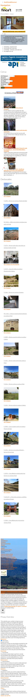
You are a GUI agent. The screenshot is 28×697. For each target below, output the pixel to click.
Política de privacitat (12, 591)
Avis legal (3, 591)
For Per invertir (15, 264)
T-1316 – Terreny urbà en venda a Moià (14, 384)
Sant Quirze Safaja (5, 543)
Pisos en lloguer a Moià (7, 566)
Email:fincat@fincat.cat (10, 2)
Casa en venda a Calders (7, 563)
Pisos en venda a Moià (6, 555)
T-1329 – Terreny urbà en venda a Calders (15, 405)
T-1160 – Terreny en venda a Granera (13, 292)
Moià (2, 539)
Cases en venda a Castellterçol (9, 558)
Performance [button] (4, 660)
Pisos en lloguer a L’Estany (7, 569)
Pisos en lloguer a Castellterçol (9, 567)
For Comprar (7, 196)
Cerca (2, 87)
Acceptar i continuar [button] (21, 606)
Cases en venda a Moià (7, 554)
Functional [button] (3, 651)
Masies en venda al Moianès (8, 557)
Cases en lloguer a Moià (7, 564)
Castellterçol (4, 540)
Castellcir (3, 542)
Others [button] (2, 688)
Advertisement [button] (5, 677)
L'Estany (3, 545)
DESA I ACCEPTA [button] (5, 695)
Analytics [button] (3, 669)
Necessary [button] (3, 639)
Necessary (5, 640)
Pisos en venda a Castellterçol (8, 560)
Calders (3, 548)
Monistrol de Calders (6, 549)
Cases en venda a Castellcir (8, 561)
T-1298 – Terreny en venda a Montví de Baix (15, 200)
